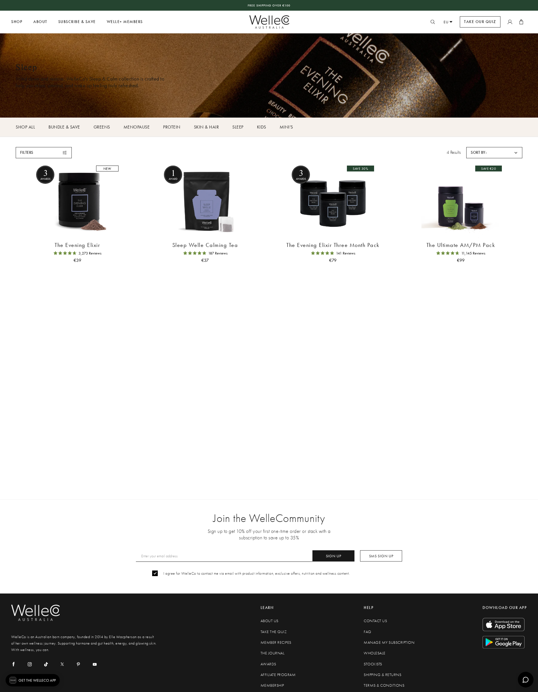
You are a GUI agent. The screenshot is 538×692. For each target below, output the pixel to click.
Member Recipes (276, 642)
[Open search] (432, 22)
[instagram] (29, 664)
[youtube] (94, 664)
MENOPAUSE (137, 127)
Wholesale (375, 653)
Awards (268, 664)
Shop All (25, 127)
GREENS (102, 127)
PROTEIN (171, 127)
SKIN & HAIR (206, 127)
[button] (494, 152)
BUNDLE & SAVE (64, 127)
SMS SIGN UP (381, 555)
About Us (270, 620)
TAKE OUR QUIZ (480, 21)
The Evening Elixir (77, 245)
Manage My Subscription (389, 642)
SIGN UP (333, 555)
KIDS (261, 127)
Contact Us (375, 620)
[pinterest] (78, 664)
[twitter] (62, 664)
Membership (272, 685)
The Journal (273, 653)
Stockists (373, 664)
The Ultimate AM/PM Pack (460, 245)
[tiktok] (46, 664)
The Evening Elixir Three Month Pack (332, 245)
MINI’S (286, 127)
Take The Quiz (274, 631)
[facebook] (13, 664)
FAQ (367, 631)
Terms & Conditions (384, 685)
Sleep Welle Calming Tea (205, 245)
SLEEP (238, 127)
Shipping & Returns (382, 674)
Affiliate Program (278, 674)
